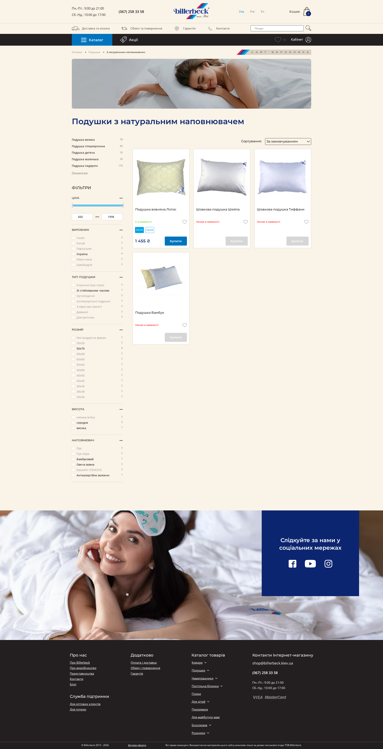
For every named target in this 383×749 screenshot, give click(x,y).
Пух (100, 448)
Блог (73, 684)
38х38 (100, 391)
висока (100, 428)
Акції (133, 39)
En (262, 11)
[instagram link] (328, 564)
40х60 (100, 375)
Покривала (200, 709)
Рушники (198, 733)
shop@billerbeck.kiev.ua (272, 663)
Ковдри (197, 662)
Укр (241, 11)
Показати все (80, 173)
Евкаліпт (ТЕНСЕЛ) (100, 470)
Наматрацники (202, 678)
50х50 (100, 364)
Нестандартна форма (100, 337)
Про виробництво (83, 668)
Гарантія (189, 28)
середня (100, 422)
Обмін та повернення (146, 28)
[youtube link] (310, 564)
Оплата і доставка (144, 662)
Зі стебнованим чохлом (100, 290)
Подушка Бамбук (149, 313)
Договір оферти (137, 745)
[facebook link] (292, 564)
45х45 (100, 380)
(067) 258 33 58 (131, 11)
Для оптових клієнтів (85, 704)
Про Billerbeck (80, 662)
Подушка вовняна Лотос (155, 209)
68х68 (100, 354)
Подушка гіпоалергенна (97, 146)
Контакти (223, 28)
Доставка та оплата (96, 28)
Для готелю (78, 709)
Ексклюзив (199, 725)
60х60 (100, 359)
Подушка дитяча (97, 152)
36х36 (100, 397)
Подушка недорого (97, 166)
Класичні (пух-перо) (100, 285)
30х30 (100, 343)
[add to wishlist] (185, 222)
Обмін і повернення (145, 668)
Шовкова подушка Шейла (218, 209)
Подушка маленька (97, 159)
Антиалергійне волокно (100, 475)
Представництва (82, 673)
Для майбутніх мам (206, 717)
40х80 (100, 370)
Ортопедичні (100, 296)
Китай (100, 243)
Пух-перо (100, 453)
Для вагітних (100, 317)
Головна (77, 52)
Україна (100, 254)
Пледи (196, 694)
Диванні (100, 312)
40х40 (100, 386)
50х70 (100, 348)
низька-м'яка (100, 417)
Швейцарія (100, 264)
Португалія (100, 248)
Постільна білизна (205, 686)
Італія (100, 238)
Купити (176, 241)
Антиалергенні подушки (100, 301)
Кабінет (297, 39)
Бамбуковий (100, 459)
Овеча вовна (100, 464)
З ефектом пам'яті (100, 306)
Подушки (94, 52)
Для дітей (198, 701)
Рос (252, 11)
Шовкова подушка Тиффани (280, 209)
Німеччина (100, 259)
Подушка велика (97, 140)
